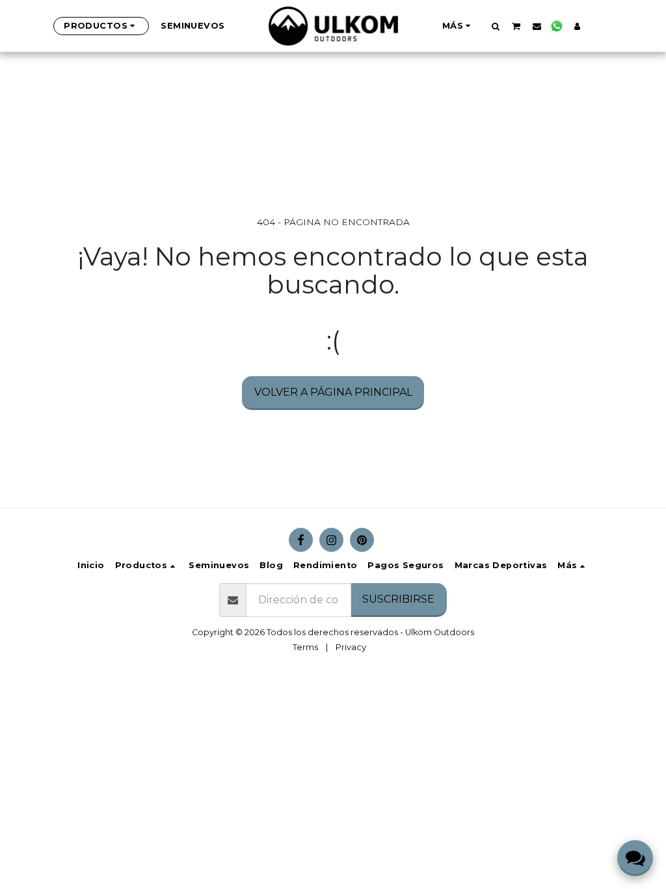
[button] (495, 26)
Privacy (351, 647)
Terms (305, 647)
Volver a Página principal (333, 392)
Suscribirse (398, 599)
